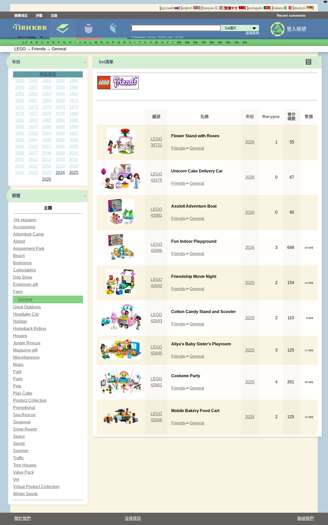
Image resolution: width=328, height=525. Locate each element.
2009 (60, 153)
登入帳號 (296, 29)
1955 (73, 81)
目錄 (54, 15)
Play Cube (22, 393)
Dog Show (22, 277)
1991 (19, 133)
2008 (46, 153)
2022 (33, 172)
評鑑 (39, 15)
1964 (60, 94)
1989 (60, 126)
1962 (33, 94)
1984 (60, 120)
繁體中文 (231, 8)
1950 (33, 81)
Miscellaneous (26, 357)
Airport (19, 241)
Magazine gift (25, 350)
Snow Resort (25, 429)
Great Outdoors (27, 307)
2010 (73, 153)
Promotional (24, 407)
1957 (33, 87)
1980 (73, 113)
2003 (46, 146)
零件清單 (114, 29)
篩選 (16, 195)
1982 (33, 120)
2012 (33, 159)
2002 (33, 146)
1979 (60, 113)
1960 (73, 87)
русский (167, 8)
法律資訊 (133, 518)
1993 (46, 133)
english (187, 8)
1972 (33, 107)
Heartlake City (26, 314)
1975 (73, 107)
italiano (278, 8)
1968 (46, 100)
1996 (19, 140)
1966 (19, 100)
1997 (33, 140)
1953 (46, 81)
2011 (19, 159)
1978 (46, 113)
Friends (178, 148)
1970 (73, 100)
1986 (19, 126)
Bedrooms (22, 263)
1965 (73, 94)
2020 (73, 166)
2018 (46, 166)
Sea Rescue (24, 415)
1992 (33, 133)
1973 (46, 107)
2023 (46, 172)
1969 (60, 100)
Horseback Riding (29, 328)
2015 (73, 159)
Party (18, 379)
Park (17, 372)
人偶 (88, 29)
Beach (19, 256)
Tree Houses (24, 465)
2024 (60, 172)
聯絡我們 (305, 518)
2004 (60, 146)
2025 (73, 172)
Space (19, 436)
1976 (19, 113)
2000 (73, 140)
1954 (60, 81)
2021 (19, 172)
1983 (46, 120)
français (208, 8)
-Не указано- (25, 220)
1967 (33, 100)
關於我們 (22, 518)
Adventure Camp (28, 234)
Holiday (20, 321)
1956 (19, 87)
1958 (46, 87)
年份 (16, 62)
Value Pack (23, 472)
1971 (19, 107)
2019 (60, 166)
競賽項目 (21, 15)
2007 (33, 153)
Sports (19, 443)
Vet (16, 479)
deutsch (300, 8)
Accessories (24, 227)
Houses (20, 336)
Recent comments (291, 15)
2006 (19, 153)
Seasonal (21, 422)
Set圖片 (62, 29)
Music (18, 364)
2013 (46, 159)
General (25, 299)
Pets (17, 386)
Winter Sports (25, 494)
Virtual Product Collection (36, 486)
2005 (73, 146)
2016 (19, 166)
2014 (60, 159)
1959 (60, 87)
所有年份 (48, 74)
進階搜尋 (252, 33)
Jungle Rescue (26, 343)
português (256, 8)
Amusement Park (28, 248)
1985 (73, 120)
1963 (46, 94)
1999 (60, 140)
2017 (33, 166)
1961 (19, 94)
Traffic (18, 458)
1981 (19, 120)
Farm (18, 291)
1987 (33, 126)
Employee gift (25, 284)
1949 (19, 81)
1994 (60, 133)
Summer (20, 451)
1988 (46, 126)
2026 (46, 179)
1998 (46, 140)
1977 (33, 113)
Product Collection (30, 400)
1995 (73, 133)
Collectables (24, 270)
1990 (73, 126)
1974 (60, 107)
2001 (19, 146)
